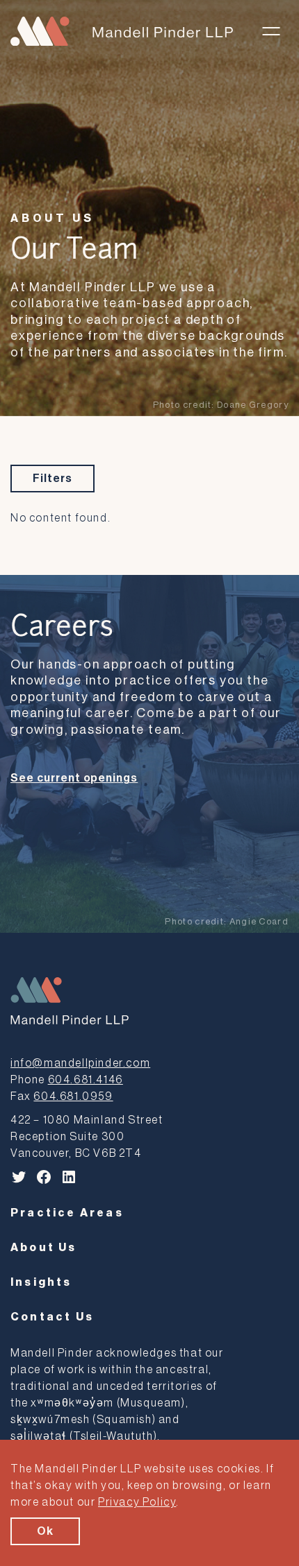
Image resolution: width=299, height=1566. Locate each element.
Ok (45, 1531)
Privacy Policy (137, 1502)
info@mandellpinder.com (80, 1063)
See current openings (74, 778)
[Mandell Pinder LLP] (121, 31)
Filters (52, 478)
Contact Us (52, 1317)
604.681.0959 (73, 1096)
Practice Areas (67, 1213)
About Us (52, 218)
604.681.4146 (85, 1079)
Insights (41, 1282)
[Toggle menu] (271, 31)
